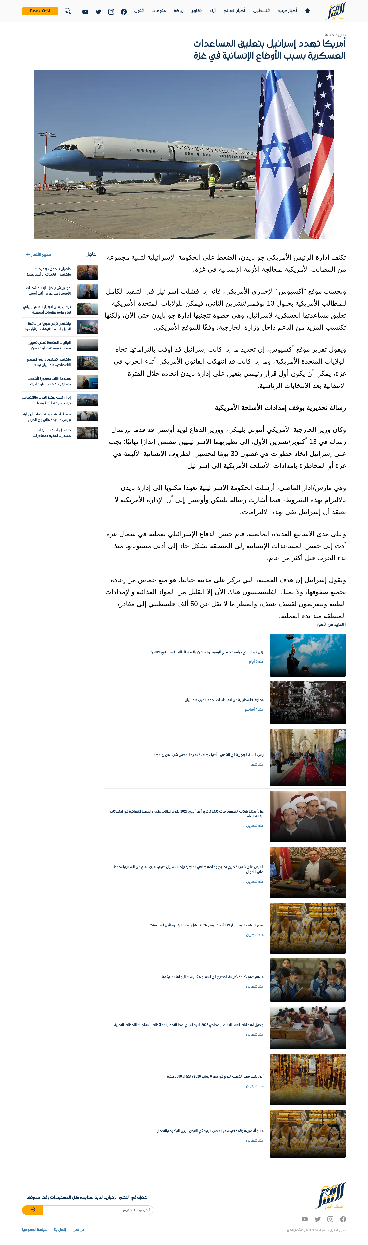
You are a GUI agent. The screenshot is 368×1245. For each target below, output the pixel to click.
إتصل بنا (60, 1230)
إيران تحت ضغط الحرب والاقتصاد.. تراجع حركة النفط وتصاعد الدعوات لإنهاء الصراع (46, 403)
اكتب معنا (40, 11)
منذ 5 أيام (256, 662)
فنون (139, 11)
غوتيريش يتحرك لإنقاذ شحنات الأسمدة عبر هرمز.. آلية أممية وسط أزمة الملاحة (48, 293)
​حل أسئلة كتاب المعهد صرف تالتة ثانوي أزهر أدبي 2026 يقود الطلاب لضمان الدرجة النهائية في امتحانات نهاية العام (187, 814)
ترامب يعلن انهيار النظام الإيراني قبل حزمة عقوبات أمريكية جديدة (47, 312)
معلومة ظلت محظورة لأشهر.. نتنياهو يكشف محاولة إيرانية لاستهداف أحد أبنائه (49, 384)
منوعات (159, 11)
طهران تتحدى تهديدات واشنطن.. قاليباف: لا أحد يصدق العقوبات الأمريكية (48, 274)
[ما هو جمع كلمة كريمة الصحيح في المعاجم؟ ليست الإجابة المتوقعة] (308, 980)
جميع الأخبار (40, 254)
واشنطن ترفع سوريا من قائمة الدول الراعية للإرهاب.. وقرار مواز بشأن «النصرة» (47, 329)
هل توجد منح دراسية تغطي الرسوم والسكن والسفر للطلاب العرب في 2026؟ (207, 652)
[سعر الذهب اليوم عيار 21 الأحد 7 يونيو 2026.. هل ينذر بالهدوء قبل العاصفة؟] (308, 928)
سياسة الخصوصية (34, 1230)
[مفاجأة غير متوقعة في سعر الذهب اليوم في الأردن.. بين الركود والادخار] (308, 1134)
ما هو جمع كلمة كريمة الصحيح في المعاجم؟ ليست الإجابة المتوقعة (213, 977)
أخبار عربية (287, 11)
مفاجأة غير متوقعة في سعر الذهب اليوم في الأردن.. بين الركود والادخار (210, 1131)
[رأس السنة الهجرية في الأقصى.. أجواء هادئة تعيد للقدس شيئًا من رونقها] (308, 758)
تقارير (197, 11)
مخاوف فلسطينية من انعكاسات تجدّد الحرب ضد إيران (224, 700)
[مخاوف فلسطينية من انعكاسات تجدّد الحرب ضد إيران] (308, 703)
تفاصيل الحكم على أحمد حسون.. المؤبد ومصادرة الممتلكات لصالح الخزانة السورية (48, 436)
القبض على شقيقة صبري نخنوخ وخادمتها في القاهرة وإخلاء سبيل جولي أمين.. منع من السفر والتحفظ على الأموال (189, 869)
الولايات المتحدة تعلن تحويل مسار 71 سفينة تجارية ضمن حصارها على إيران (49, 348)
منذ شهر (257, 765)
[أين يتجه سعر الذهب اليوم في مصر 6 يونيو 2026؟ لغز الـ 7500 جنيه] (308, 1079)
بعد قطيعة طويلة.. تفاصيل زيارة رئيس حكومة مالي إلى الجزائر (47, 417)
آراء (213, 11)
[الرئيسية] (335, 11)
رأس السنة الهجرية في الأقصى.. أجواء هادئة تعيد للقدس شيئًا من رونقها (209, 755)
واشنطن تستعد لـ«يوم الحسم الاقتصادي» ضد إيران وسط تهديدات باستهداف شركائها (48, 365)
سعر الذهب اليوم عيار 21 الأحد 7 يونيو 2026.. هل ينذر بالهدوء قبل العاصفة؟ (207, 925)
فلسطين (261, 11)
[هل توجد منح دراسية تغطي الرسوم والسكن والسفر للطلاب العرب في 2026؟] (308, 655)
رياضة (179, 11)
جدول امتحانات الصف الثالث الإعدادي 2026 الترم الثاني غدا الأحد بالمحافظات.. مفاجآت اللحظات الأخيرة (189, 1025)
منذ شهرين (255, 826)
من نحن (79, 1230)
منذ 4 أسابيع (254, 710)
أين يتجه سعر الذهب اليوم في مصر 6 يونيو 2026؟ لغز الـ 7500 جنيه (215, 1077)
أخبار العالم (234, 11)
